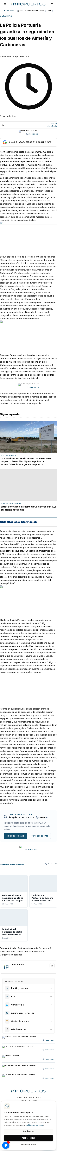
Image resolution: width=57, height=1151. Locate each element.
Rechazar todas (28, 1144)
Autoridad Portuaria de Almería (22, 948)
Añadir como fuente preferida (28, 142)
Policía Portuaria (8, 951)
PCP (49, 11)
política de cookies (34, 1125)
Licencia (52, 125)
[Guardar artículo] (3, 125)
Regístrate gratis (15, 836)
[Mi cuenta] (52, 4)
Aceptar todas (29, 1138)
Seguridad (17, 954)
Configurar (28, 1131)
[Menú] (5, 4)
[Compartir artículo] (9, 125)
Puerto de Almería (26, 951)
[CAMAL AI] (20, 11)
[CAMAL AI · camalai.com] (42, 817)
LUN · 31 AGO (8, 11)
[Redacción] (6, 967)
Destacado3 (44, 948)
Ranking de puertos (34, 11)
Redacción (5, 56)
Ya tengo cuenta (39, 836)
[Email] (52, 965)
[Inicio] (28, 4)
